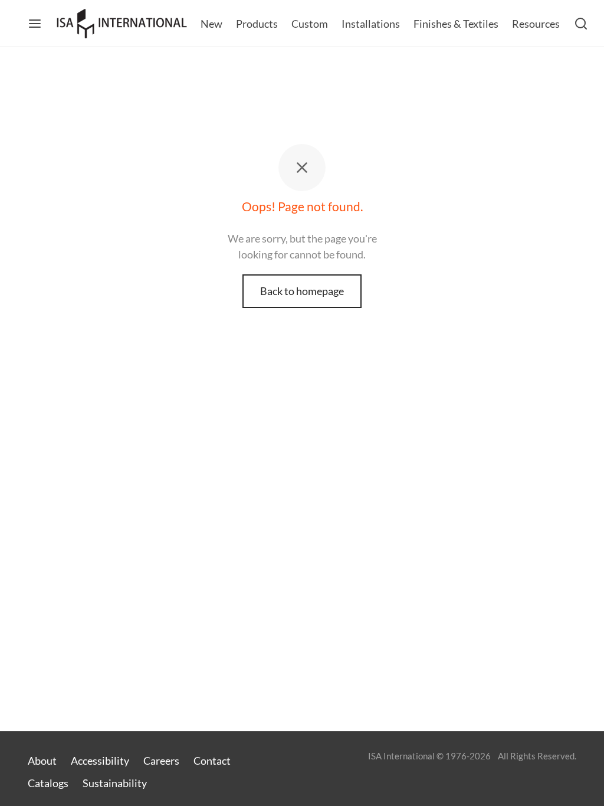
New (211, 23)
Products (257, 23)
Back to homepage (302, 290)
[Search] (581, 24)
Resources (536, 23)
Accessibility (100, 760)
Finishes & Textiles (455, 23)
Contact (212, 760)
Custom (309, 23)
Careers (161, 760)
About (42, 760)
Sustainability (115, 782)
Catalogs (48, 782)
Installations (371, 23)
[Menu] (35, 23)
